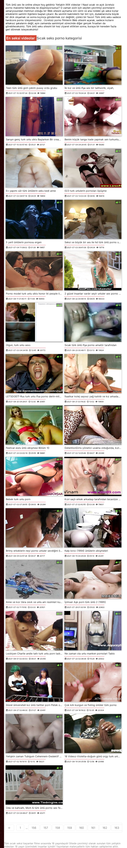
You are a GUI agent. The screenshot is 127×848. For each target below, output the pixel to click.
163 (116, 827)
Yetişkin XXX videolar (68, 4)
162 (105, 827)
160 (81, 827)
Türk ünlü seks (103, 17)
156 (34, 827)
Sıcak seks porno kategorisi (59, 38)
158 (57, 827)
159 (69, 827)
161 (93, 827)
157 (46, 827)
